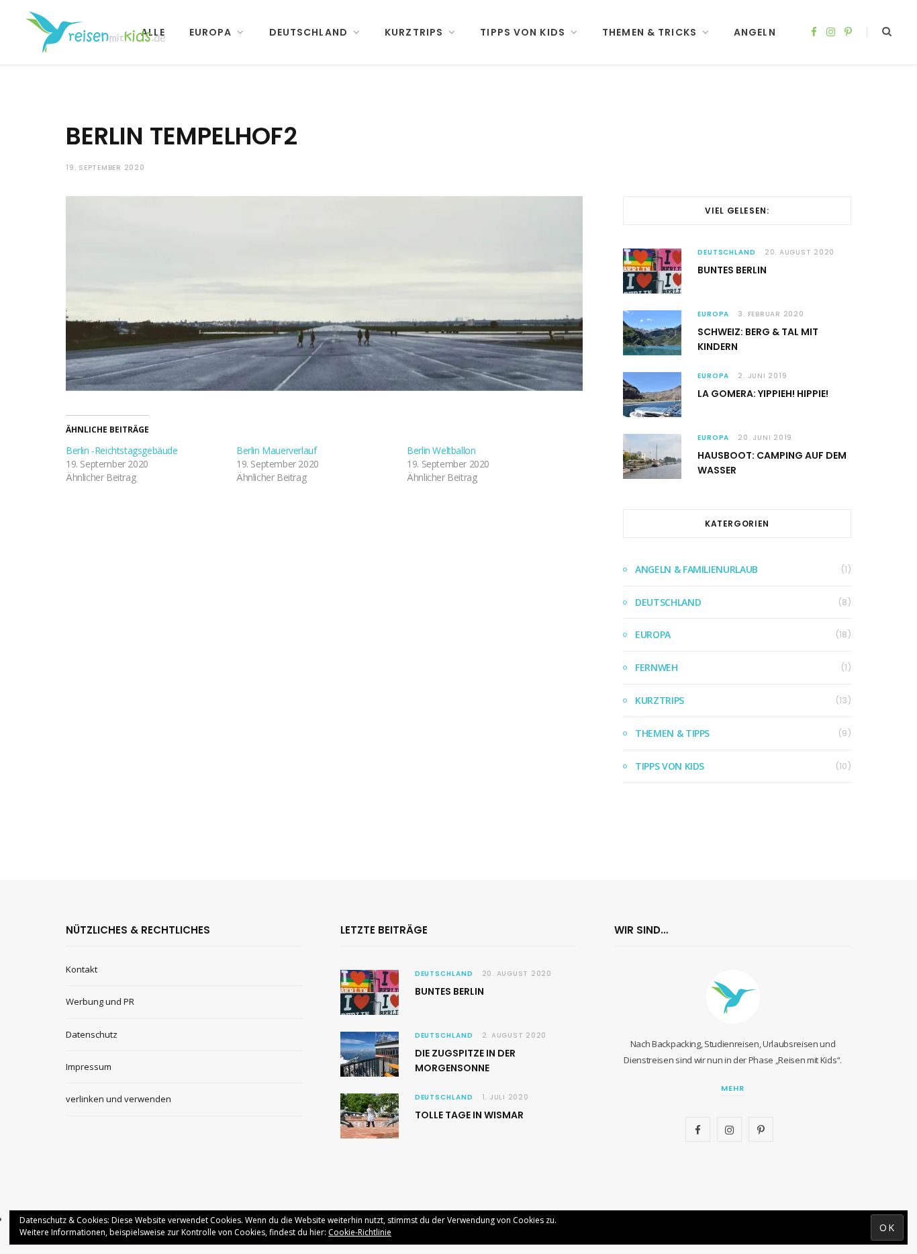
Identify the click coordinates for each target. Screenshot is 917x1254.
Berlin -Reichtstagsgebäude (122, 450)
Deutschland (308, 32)
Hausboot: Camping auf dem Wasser (772, 463)
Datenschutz (91, 1034)
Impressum (88, 1067)
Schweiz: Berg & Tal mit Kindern (757, 339)
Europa (210, 32)
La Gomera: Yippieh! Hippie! (762, 393)
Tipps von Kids (522, 32)
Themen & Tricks (649, 32)
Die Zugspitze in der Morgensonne (465, 1060)
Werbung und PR (100, 1001)
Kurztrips (414, 32)
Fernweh (656, 667)
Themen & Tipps (672, 733)
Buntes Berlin (732, 270)
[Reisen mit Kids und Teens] (100, 32)
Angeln (755, 32)
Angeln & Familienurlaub (696, 569)
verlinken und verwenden (118, 1099)
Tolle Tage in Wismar (469, 1115)
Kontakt (81, 969)
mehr (732, 1088)
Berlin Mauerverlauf (276, 450)
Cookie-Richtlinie (359, 1232)
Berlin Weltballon (441, 450)
